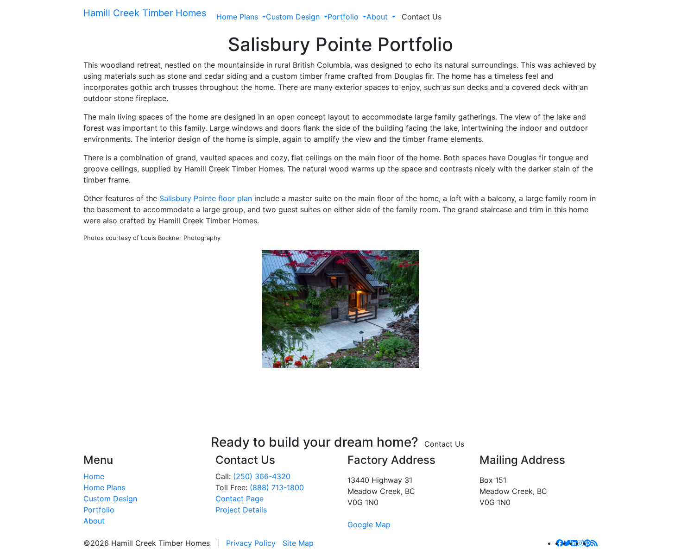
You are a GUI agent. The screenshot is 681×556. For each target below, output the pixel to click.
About (377, 16)
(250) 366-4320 (261, 476)
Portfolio (343, 16)
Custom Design (293, 16)
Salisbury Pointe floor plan (205, 198)
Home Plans (237, 16)
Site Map (298, 543)
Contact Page (239, 498)
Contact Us (421, 16)
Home (93, 476)
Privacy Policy (251, 543)
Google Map (369, 524)
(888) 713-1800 (277, 487)
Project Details (241, 509)
